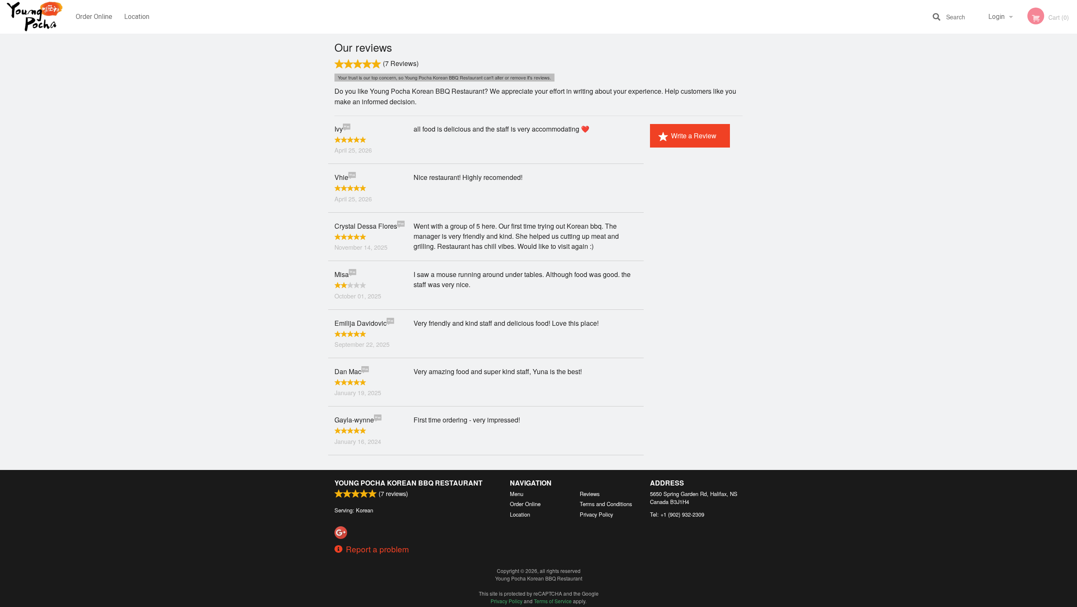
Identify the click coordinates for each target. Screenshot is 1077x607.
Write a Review (693, 135)
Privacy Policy (596, 514)
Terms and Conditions (606, 504)
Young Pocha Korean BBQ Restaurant (408, 483)
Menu (516, 494)
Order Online (94, 17)
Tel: (677, 514)
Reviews (590, 494)
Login (996, 17)
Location (136, 17)
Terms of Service (553, 600)
